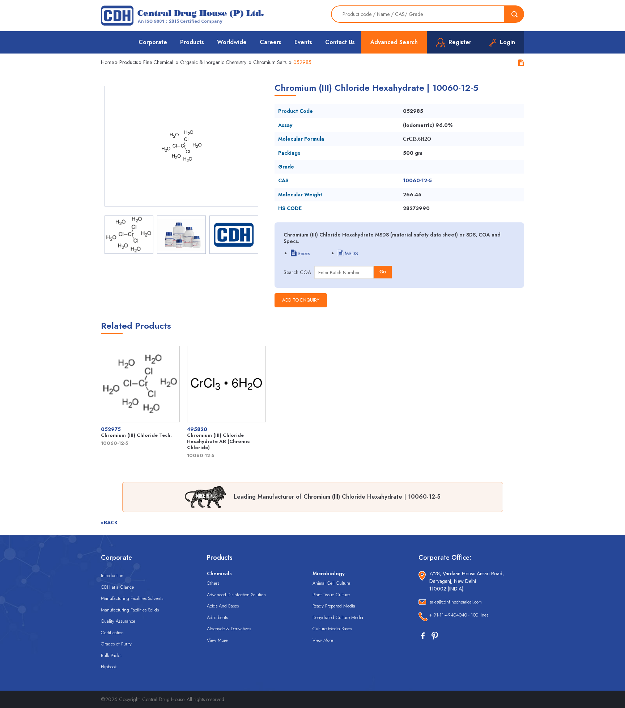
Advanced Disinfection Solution (236, 594)
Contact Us (340, 42)
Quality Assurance (118, 621)
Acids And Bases (223, 605)
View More (217, 640)
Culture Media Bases (332, 628)
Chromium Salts (269, 62)
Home (107, 62)
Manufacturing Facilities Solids (130, 609)
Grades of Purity (116, 643)
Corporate (153, 42)
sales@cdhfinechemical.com (455, 601)
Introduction (112, 575)
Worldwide (232, 42)
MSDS (350, 253)
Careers (270, 42)
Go (382, 271)
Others (213, 583)
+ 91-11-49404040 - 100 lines (458, 614)
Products (192, 42)
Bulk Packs (111, 655)
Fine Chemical (158, 62)
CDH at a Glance (117, 587)
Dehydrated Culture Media (337, 617)
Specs (303, 253)
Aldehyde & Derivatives (229, 628)
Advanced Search (394, 42)
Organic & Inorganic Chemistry (213, 62)
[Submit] (514, 14)
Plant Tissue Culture (331, 594)
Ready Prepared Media (333, 605)
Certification (112, 632)
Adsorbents (217, 617)
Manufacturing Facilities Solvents (132, 598)
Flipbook (109, 666)
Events (303, 42)
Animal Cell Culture (331, 583)
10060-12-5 (417, 180)
